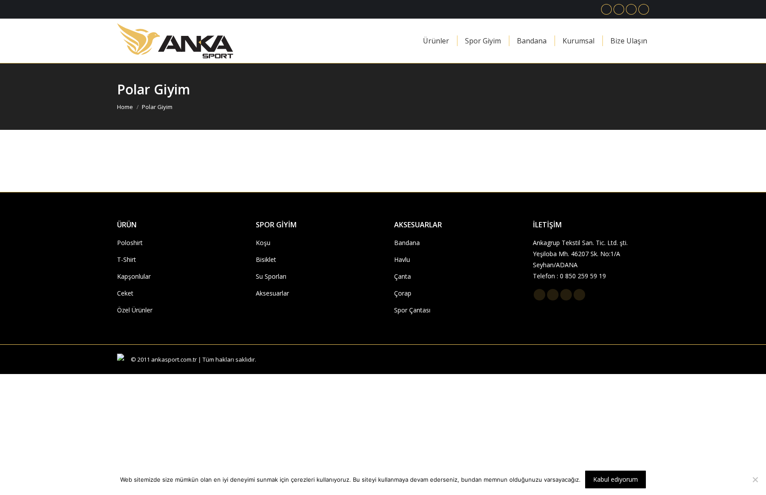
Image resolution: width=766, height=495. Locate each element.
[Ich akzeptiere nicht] (754, 479)
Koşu (263, 242)
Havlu (402, 259)
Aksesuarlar (272, 293)
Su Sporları (271, 276)
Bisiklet (266, 259)
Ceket (125, 293)
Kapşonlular (134, 276)
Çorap (402, 293)
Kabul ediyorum (615, 479)
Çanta (402, 276)
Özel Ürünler (134, 310)
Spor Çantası (412, 310)
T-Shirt (126, 259)
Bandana (407, 242)
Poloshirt (130, 242)
